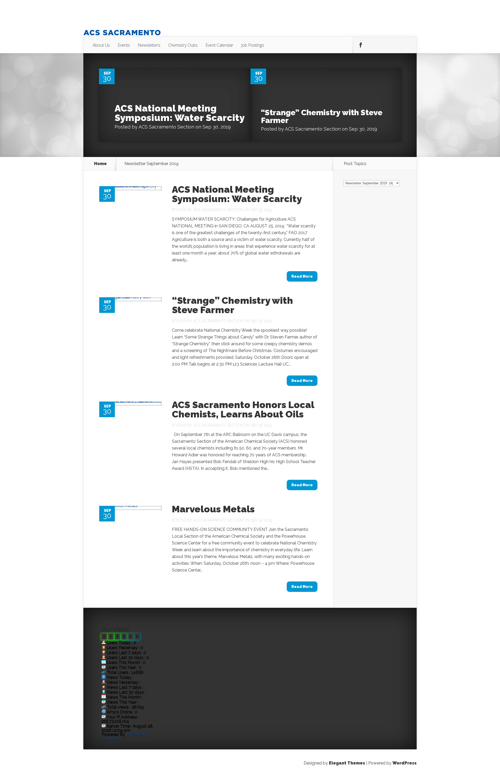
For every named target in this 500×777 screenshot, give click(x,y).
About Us (101, 45)
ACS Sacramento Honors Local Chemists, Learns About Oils (243, 409)
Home (100, 164)
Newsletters (149, 45)
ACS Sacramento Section (166, 127)
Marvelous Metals (213, 508)
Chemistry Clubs (183, 45)
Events (124, 45)
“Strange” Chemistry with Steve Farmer (322, 116)
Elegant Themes (347, 763)
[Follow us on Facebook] (360, 45)
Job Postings (252, 45)
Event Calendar (219, 45)
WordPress (404, 763)
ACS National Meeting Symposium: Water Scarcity (180, 113)
